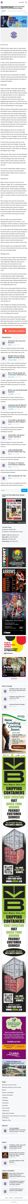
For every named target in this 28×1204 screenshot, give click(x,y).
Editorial (4, 1125)
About (6, 1197)
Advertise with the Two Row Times (11, 1087)
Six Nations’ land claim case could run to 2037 (17, 697)
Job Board (5, 1105)
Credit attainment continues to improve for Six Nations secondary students (17, 1182)
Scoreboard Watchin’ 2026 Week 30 (16, 1161)
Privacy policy (6, 1108)
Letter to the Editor (8, 1171)
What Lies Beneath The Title (17, 476)
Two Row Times (7, 1200)
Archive (4, 1090)
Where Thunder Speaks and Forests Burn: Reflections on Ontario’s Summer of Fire (17, 374)
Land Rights (11, 394)
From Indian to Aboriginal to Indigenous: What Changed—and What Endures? (17, 421)
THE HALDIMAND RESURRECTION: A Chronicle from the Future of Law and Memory (17, 1130)
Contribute (5, 1098)
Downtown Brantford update (17, 704)
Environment (11, 377)
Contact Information (7, 1095)
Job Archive (5, 1103)
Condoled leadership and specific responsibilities (16, 1189)
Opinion (3, 10)
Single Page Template (8, 1113)
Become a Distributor (8, 1092)
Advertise (11, 1197)
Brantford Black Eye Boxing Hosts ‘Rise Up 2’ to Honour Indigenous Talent (16, 1154)
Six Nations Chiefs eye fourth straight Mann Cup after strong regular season (17, 1146)
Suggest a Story (6, 1120)
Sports (4, 1142)
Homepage (5, 1100)
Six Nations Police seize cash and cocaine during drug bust (17, 689)
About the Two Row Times (9, 1085)
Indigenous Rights (12, 359)
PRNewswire (5, 1110)
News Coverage (7, 686)
